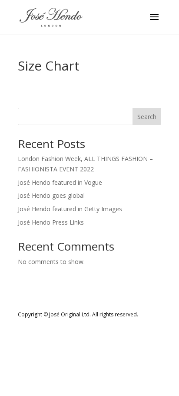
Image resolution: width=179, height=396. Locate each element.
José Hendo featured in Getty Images (70, 209)
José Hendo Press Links (51, 222)
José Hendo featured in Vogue (60, 182)
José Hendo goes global (51, 195)
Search (146, 117)
